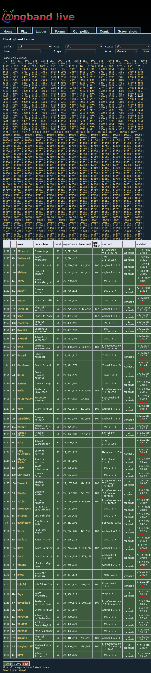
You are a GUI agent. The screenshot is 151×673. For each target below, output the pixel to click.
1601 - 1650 (135, 68)
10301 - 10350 (45, 134)
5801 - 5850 (20, 101)
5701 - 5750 (126, 99)
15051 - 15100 (133, 173)
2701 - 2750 (126, 77)
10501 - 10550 (133, 134)
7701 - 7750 (29, 115)
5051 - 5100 (20, 96)
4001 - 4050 (48, 88)
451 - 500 (9, 63)
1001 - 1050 (47, 66)
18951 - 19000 (133, 206)
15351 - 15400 (122, 176)
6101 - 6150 (135, 101)
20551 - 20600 (122, 219)
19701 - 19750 (34, 214)
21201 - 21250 (122, 225)
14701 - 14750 (122, 170)
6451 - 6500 (126, 104)
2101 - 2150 (39, 74)
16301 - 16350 (111, 184)
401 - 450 (138, 60)
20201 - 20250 (111, 217)
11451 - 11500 (122, 143)
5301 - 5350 (116, 96)
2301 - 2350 (116, 74)
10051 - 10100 (74, 132)
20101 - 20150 (67, 217)
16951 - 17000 (111, 189)
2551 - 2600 (68, 77)
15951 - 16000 (100, 181)
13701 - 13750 (111, 162)
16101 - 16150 (23, 184)
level (57, 244)
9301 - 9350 (68, 126)
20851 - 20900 (111, 222)
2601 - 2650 (87, 77)
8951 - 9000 (77, 123)
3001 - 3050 (97, 79)
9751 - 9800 (97, 129)
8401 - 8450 (10, 121)
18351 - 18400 (12, 203)
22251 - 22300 (12, 236)
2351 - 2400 (135, 74)
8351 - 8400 (135, 118)
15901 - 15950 (78, 181)
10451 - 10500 (111, 134)
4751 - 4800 (48, 93)
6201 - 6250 (29, 104)
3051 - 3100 (116, 79)
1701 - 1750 (29, 71)
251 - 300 (89, 60)
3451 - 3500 (126, 82)
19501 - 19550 (89, 211)
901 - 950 (12, 66)
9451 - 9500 (126, 126)
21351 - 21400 (45, 228)
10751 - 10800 (100, 137)
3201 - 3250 (29, 82)
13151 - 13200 (12, 159)
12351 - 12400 (89, 151)
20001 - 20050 (23, 217)
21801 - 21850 (100, 230)
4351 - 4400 (39, 90)
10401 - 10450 (89, 134)
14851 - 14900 (45, 173)
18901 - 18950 (111, 206)
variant (107, 244)
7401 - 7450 (58, 112)
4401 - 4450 (58, 90)
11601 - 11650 (45, 145)
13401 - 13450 (122, 159)
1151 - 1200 (105, 66)
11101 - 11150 (111, 140)
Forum (60, 31)
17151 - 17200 (56, 192)
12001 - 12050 (78, 148)
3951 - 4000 (29, 88)
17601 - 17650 (111, 195)
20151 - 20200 (89, 217)
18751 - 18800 (45, 206)
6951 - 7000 (29, 110)
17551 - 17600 (89, 195)
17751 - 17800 (34, 197)
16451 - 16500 (34, 187)
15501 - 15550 (45, 178)
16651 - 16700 (122, 187)
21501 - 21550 (111, 228)
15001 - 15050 (111, 173)
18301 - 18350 (133, 200)
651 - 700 (75, 63)
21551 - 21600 (133, 228)
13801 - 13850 (12, 165)
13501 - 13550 (23, 162)
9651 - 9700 (58, 129)
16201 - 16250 (67, 184)
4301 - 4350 (20, 90)
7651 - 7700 (10, 115)
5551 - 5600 (68, 99)
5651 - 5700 (106, 99)
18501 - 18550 (78, 203)
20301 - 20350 (12, 219)
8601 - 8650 (87, 121)
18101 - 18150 (45, 200)
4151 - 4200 (106, 88)
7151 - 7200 (106, 110)
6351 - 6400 (87, 104)
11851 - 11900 (12, 148)
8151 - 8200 (58, 118)
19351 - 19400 (23, 211)
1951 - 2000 (126, 71)
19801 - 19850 (78, 214)
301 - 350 (105, 60)
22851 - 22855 (133, 239)
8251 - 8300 (97, 118)
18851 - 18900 (89, 206)
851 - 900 (141, 63)
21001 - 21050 (34, 225)
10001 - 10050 (52, 132)
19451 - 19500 (67, 211)
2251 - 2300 (97, 74)
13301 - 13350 (78, 159)
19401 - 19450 (45, 211)
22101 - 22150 (89, 233)
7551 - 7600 (116, 112)
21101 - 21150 (78, 225)
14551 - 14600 (56, 170)
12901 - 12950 (45, 156)
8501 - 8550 (48, 121)
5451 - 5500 (29, 99)
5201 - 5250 (77, 96)
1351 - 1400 (39, 68)
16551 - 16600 (78, 187)
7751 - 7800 (48, 115)
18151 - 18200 (67, 200)
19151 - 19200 (78, 208)
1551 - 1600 (116, 68)
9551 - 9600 (20, 129)
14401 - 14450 (133, 167)
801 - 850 (124, 63)
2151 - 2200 (58, 74)
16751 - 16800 (23, 189)
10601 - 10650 (34, 137)
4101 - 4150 (87, 88)
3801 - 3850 (116, 85)
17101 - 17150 (34, 192)
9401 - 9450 (106, 126)
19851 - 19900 (100, 214)
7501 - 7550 (97, 112)
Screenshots (127, 31)
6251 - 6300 (48, 104)
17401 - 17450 (23, 195)
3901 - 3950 (10, 88)
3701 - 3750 (77, 85)
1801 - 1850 (68, 71)
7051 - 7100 (68, 110)
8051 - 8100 (20, 118)
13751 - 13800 (133, 162)
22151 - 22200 (111, 233)
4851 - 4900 (87, 93)
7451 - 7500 (77, 112)
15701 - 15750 (133, 178)
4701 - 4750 (29, 93)
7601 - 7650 (135, 112)
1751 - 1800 (48, 71)
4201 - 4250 (126, 88)
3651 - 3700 (58, 85)
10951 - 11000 (45, 140)
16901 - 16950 (89, 189)
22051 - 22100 (67, 233)
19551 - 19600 (111, 211)
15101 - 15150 (12, 176)
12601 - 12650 (56, 154)
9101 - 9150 (135, 123)
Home (8, 31)
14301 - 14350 (89, 167)
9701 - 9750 (77, 129)
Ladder (41, 31)
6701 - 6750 (77, 107)
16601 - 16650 (100, 187)
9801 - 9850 (116, 129)
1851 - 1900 (87, 71)
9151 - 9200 (10, 126)
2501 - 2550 (48, 77)
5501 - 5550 (48, 99)
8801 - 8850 (20, 123)
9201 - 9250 (29, 126)
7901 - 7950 (106, 115)
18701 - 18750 (23, 206)
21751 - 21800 (78, 230)
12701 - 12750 (100, 154)
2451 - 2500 (29, 77)
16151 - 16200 (45, 184)
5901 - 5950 (58, 101)
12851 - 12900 (23, 156)
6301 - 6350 (68, 104)
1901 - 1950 (106, 71)
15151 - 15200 (34, 176)
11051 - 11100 (89, 140)
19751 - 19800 (56, 214)
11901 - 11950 (34, 148)
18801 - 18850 (67, 206)
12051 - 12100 (100, 148)
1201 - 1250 (124, 66)
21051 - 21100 (56, 225)
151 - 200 (56, 60)
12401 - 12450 (111, 151)
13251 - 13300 (56, 159)
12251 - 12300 (45, 151)
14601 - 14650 (78, 170)
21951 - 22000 (23, 233)
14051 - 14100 (122, 165)
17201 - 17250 (78, 192)
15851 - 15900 (56, 181)
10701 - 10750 (78, 137)
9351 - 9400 (87, 126)
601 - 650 (58, 63)
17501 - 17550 (67, 195)
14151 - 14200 (23, 167)
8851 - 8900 (39, 123)
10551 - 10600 (12, 137)
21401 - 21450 (67, 228)
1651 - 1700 (10, 71)
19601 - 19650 (133, 211)
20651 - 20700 (23, 222)
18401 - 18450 (34, 203)
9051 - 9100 (116, 123)
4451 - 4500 (77, 90)
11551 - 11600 (23, 145)
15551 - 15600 (67, 178)
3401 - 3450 (106, 82)
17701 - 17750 (12, 197)
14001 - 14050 (100, 165)
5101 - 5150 (39, 96)
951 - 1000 (29, 66)
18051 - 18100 (23, 200)
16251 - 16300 (89, 184)
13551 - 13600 (45, 162)
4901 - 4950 (106, 93)
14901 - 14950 (67, 173)
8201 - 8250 (77, 118)
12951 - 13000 (67, 156)
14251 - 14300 (67, 167)
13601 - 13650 (67, 162)
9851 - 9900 (135, 129)
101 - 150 (39, 60)
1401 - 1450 (58, 68)
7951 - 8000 (126, 115)
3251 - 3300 (48, 82)
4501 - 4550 (97, 90)
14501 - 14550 (34, 170)
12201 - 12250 (23, 151)
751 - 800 (108, 63)
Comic (105, 31)
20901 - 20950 (133, 222)
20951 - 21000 (12, 225)
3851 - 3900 (135, 85)
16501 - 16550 (56, 187)
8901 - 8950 (58, 123)
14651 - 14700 (100, 170)
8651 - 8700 (106, 121)
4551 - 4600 (116, 90)
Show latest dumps (38, 667)
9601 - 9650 (39, 129)
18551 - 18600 (100, 203)
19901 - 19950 (122, 214)
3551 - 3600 (20, 85)
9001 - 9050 (97, 123)
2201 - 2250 (77, 74)
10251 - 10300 (23, 134)
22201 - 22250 (133, 233)
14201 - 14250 (45, 167)
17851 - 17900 (78, 197)
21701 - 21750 (56, 230)
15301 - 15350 (100, 176)
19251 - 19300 (122, 208)
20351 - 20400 (34, 219)
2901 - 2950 (58, 79)
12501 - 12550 (12, 154)
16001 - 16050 (122, 181)
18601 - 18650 (122, 203)
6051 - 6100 (116, 101)
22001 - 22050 (45, 233)
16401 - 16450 (12, 187)
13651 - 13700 (89, 162)
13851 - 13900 (34, 165)
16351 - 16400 (133, 184)
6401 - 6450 (106, 104)
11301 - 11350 (56, 143)
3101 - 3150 (135, 79)
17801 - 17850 (56, 197)
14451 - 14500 (12, 170)
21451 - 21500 (89, 228)
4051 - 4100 (68, 88)
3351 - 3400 (87, 82)
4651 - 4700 (10, 93)
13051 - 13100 (111, 156)
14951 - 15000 (89, 173)
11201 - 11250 (12, 143)
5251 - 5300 (97, 96)
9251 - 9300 (48, 126)
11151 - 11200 (133, 140)
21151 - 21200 (100, 225)
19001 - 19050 (12, 208)
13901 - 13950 (56, 165)
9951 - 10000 (30, 132)
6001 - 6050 (97, 101)
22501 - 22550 (122, 236)
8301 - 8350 (116, 118)
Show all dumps (12, 667)
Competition (82, 31)
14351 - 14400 (111, 167)
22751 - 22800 (89, 239)
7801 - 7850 (68, 115)
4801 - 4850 (68, 93)
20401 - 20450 (56, 219)
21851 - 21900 (122, 230)
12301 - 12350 (67, 151)
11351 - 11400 (78, 143)
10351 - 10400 (67, 134)
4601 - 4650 (135, 90)
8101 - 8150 (39, 118)
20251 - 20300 (133, 217)
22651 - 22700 (45, 239)
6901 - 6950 (10, 110)
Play (24, 31)
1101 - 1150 (86, 66)
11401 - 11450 (100, 143)
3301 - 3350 (68, 82)
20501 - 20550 (100, 219)
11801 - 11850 (133, 145)
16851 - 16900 (67, 189)
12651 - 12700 (78, 154)
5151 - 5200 (58, 96)
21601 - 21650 (12, 230)
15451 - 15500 (23, 178)
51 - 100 (23, 60)
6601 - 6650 (39, 107)
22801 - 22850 (111, 239)
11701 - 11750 (89, 145)
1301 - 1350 (20, 68)
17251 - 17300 (100, 192)
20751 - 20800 (67, 222)
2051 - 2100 (20, 74)
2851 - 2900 (39, 79)
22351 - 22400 (56, 236)
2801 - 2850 (20, 79)
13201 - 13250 (34, 159)
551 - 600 (42, 63)
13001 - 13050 (89, 156)
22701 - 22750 (67, 239)
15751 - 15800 (12, 181)
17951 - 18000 (122, 197)
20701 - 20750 (45, 222)
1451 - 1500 (77, 68)
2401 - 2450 (10, 77)
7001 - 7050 (48, 110)
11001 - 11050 (67, 140)
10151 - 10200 (118, 132)
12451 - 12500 (133, 151)
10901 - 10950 (23, 140)
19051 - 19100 (34, 208)
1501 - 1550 (97, 68)
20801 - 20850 (89, 222)
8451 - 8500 (29, 121)
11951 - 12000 (56, 148)
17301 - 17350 (122, 192)
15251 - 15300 (78, 176)
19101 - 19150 (56, 208)
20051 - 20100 (45, 217)
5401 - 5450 (10, 99)
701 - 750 (91, 63)
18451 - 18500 (56, 203)
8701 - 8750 (126, 121)
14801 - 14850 (23, 173)
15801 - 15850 (34, 181)
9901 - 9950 (10, 132)
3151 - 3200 (10, 82)
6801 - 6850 (116, 107)
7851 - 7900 (87, 115)
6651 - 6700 (58, 107)
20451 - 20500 (78, 219)
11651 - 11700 (67, 145)
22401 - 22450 (78, 236)
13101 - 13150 (133, 156)
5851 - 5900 (39, 101)
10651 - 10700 (56, 137)
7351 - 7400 (39, 112)
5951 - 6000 (77, 101)
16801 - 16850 (45, 189)
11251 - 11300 (34, 143)
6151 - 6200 (10, 104)
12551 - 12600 (34, 154)
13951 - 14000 (78, 165)
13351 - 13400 (100, 159)
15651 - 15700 (111, 178)
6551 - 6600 (20, 107)
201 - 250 (72, 60)
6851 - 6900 (135, 107)
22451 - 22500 (100, 236)
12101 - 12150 (122, 148)
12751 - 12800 (122, 154)
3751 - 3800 (97, 85)
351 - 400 (122, 60)
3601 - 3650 (39, 85)
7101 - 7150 (87, 110)
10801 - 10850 (122, 137)
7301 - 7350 (20, 112)
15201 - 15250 (56, 176)
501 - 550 (25, 63)
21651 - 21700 (34, 230)
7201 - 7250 (126, 110)
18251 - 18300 (111, 200)
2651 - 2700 (106, 77)
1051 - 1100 (66, 66)
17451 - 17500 (45, 195)
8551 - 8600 (68, 121)
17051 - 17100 (12, 192)
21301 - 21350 (23, 228)
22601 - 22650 (23, 239)
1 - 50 (10, 60)
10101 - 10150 (96, 132)
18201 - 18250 (89, 200)
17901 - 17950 (100, 197)
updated (141, 244)
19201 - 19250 (100, 208)
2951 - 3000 (77, 79)
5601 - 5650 (87, 99)
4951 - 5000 (126, 93)
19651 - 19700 (12, 214)
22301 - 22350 (34, 236)
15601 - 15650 (89, 178)
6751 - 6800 (97, 107)
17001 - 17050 (133, 189)
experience (70, 244)
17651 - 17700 (133, 195)
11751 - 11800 (111, 145)
